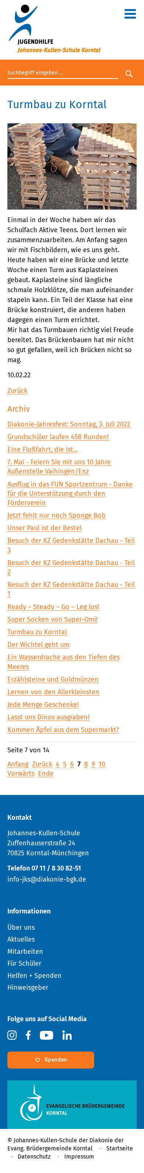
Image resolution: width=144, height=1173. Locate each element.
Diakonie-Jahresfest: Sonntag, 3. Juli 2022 (68, 424)
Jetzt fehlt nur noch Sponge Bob (56, 515)
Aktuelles (21, 939)
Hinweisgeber (27, 987)
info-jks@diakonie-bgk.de (46, 879)
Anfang (17, 764)
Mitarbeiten (25, 952)
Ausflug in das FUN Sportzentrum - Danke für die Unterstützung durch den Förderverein (70, 493)
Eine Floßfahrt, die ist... (42, 449)
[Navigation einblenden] (130, 15)
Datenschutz (34, 1156)
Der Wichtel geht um (38, 645)
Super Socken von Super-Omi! (52, 619)
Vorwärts (20, 773)
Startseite (119, 1148)
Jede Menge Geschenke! (43, 705)
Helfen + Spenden (34, 976)
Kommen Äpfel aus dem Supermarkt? (63, 730)
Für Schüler (24, 963)
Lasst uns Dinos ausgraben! (48, 717)
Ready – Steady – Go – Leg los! (53, 607)
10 (102, 764)
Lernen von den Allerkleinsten (53, 692)
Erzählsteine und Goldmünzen (53, 679)
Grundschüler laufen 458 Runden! (58, 437)
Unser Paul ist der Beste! (44, 528)
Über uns (21, 927)
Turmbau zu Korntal (37, 632)
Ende (46, 773)
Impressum (79, 1156)
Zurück (17, 391)
